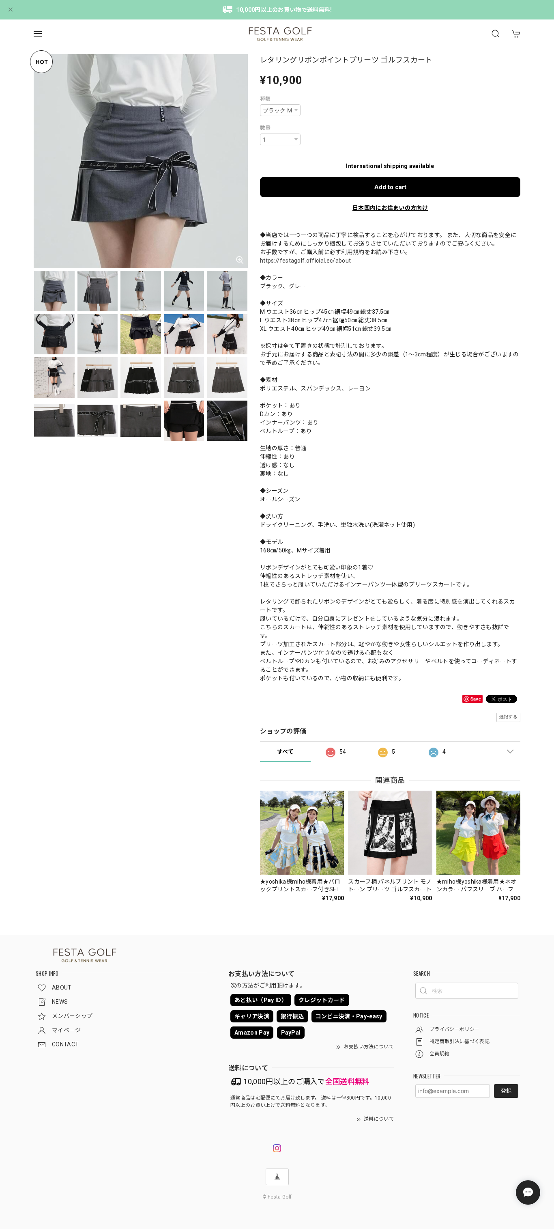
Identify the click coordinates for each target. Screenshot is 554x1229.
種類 (265, 99)
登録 (506, 1091)
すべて (285, 751)
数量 (265, 128)
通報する (508, 717)
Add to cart (390, 187)
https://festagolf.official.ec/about (305, 260)
